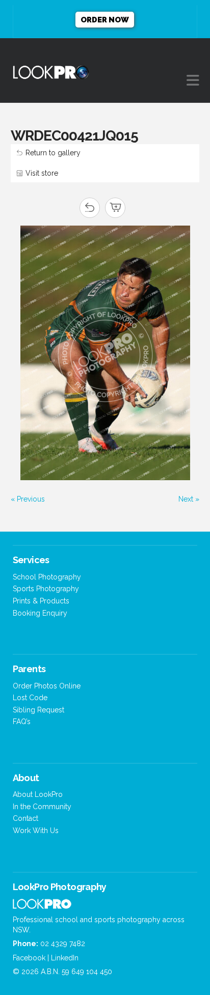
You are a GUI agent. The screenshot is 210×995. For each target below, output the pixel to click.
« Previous (28, 499)
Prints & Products (41, 601)
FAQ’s (22, 721)
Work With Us (36, 830)
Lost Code (30, 698)
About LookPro (38, 794)
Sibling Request (38, 710)
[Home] (42, 906)
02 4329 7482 (62, 943)
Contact (25, 818)
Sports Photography (46, 589)
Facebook (29, 958)
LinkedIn (64, 958)
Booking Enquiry (40, 613)
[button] (193, 80)
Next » (188, 499)
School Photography (47, 577)
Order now (105, 19)
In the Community (42, 807)
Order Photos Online (47, 686)
